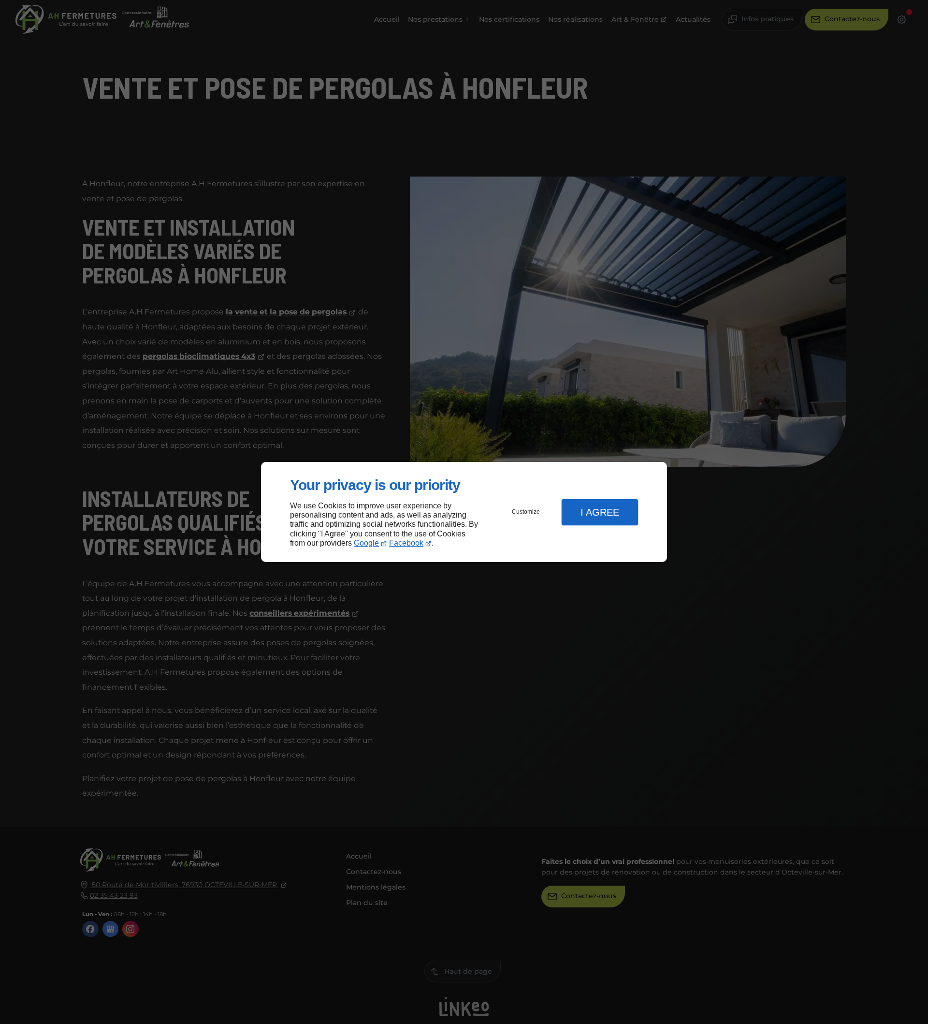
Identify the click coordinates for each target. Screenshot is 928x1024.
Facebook (406, 543)
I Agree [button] (599, 512)
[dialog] (464, 512)
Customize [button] (526, 511)
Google (366, 543)
